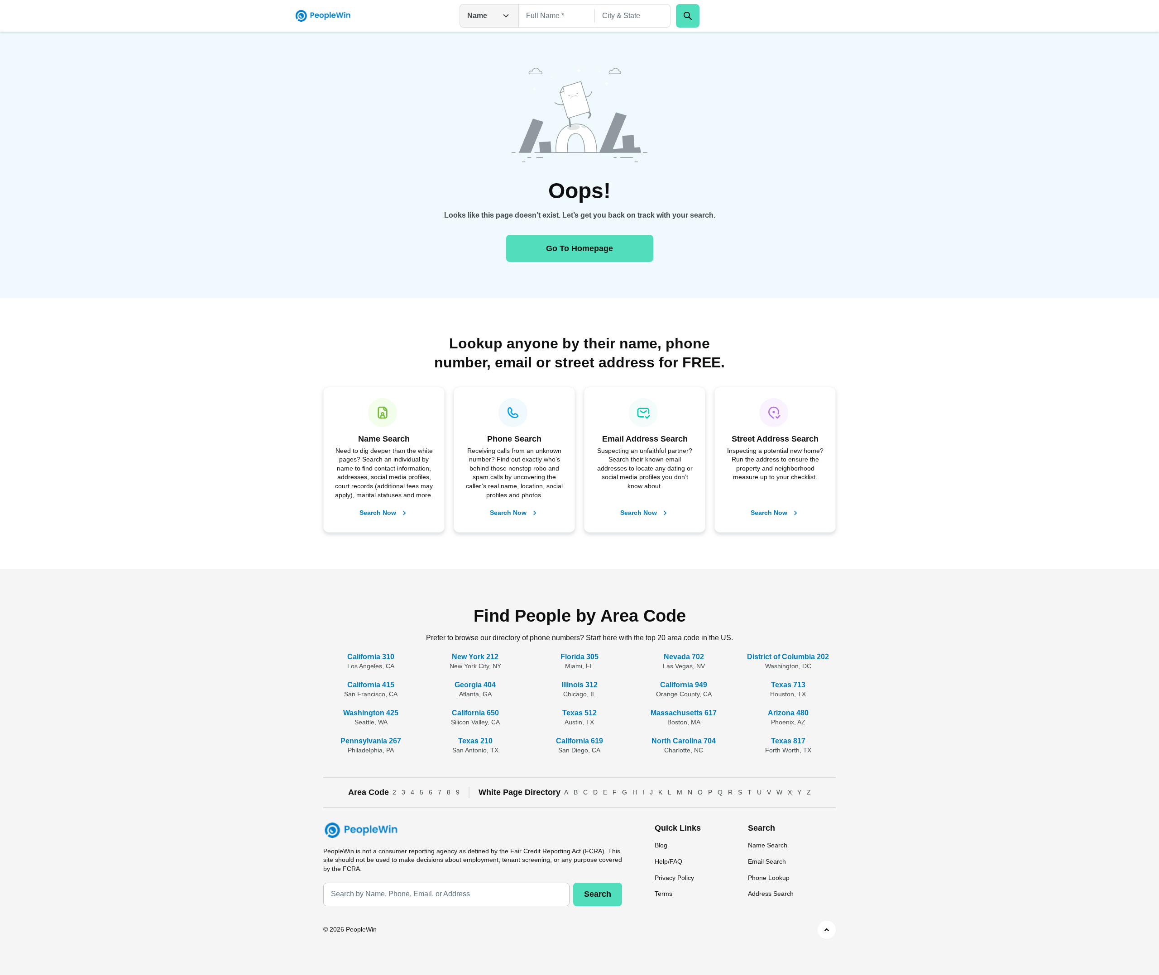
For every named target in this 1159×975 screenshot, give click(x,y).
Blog (661, 845)
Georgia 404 (475, 685)
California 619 (579, 741)
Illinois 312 (579, 685)
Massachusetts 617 (684, 713)
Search (597, 894)
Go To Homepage (579, 248)
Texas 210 (475, 741)
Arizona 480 (788, 713)
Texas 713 (788, 685)
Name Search (767, 845)
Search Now (377, 512)
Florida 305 (579, 657)
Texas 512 (579, 713)
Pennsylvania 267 (370, 741)
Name (477, 15)
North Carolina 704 (683, 741)
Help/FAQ (668, 861)
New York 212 (475, 657)
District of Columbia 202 (788, 657)
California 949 (683, 685)
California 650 (475, 713)
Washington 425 (370, 713)
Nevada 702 (684, 657)
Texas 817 (788, 741)
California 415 (370, 685)
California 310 (370, 657)
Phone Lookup (769, 877)
